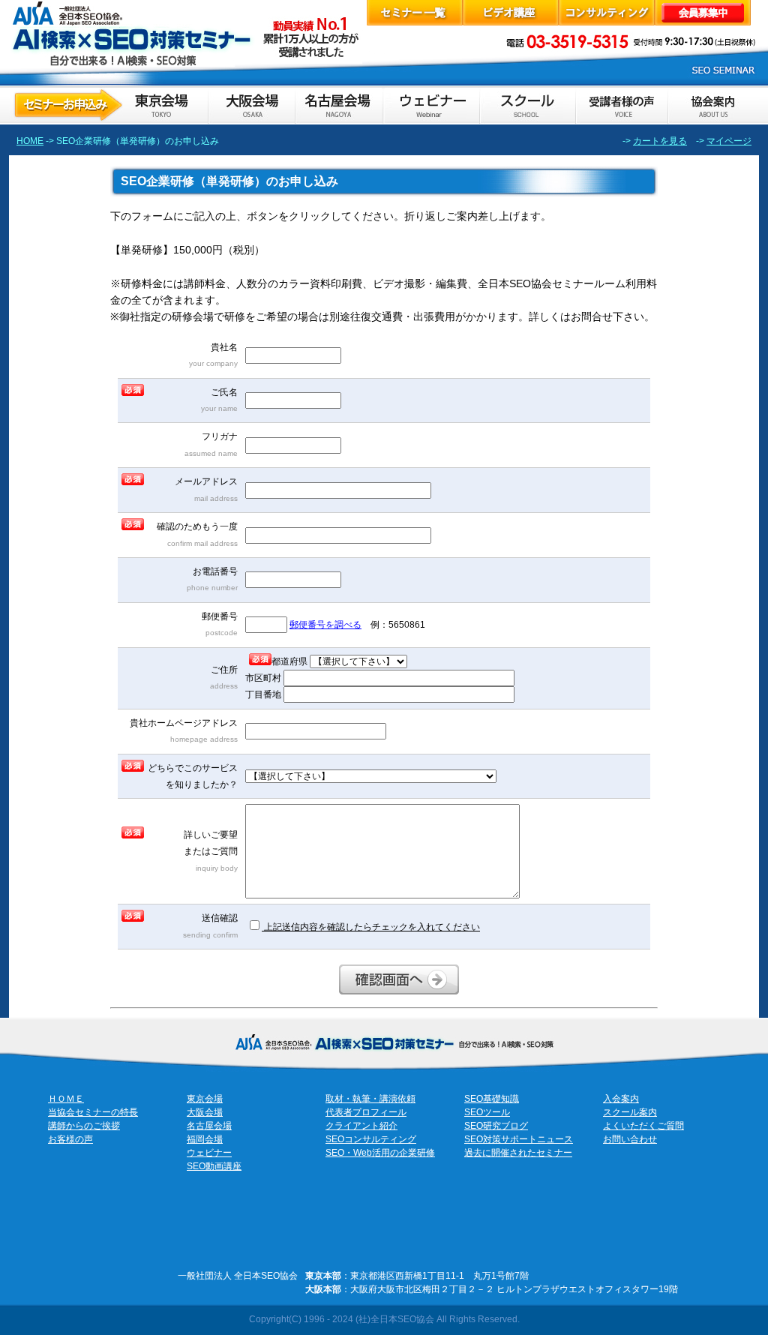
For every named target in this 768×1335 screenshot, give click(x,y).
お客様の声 (621, 105)
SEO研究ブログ (496, 1125)
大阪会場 (205, 1112)
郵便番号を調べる (326, 625)
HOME (30, 141)
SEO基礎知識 (491, 1099)
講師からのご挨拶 (84, 1125)
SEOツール (487, 1112)
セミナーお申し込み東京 (108, 105)
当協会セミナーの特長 (93, 1112)
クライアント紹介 (362, 1125)
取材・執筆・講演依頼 (371, 1099)
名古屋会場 (209, 1125)
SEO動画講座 (214, 1166)
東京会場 (205, 1099)
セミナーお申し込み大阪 (251, 105)
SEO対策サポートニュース (518, 1139)
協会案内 (713, 105)
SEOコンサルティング (371, 1139)
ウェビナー (209, 1153)
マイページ (729, 141)
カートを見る (660, 141)
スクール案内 (630, 1112)
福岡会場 (205, 1139)
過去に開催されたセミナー (518, 1153)
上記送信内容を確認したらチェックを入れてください (371, 927)
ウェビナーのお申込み (430, 105)
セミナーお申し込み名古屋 (338, 105)
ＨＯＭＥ (66, 1099)
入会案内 (621, 1099)
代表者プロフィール (366, 1112)
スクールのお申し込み (527, 105)
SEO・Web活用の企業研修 (380, 1153)
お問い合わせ (630, 1139)
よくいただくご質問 (643, 1125)
